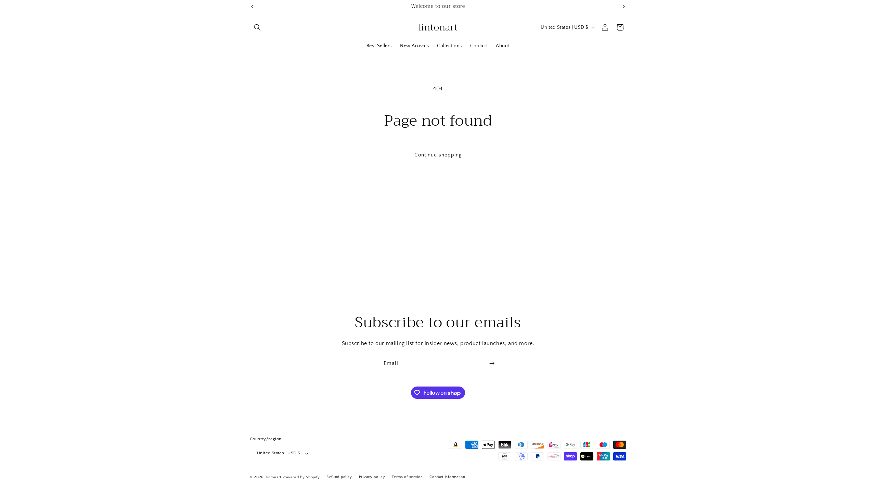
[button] (257, 27)
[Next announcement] (623, 6)
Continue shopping (438, 155)
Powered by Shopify (301, 477)
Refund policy (339, 477)
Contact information (447, 477)
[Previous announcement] (252, 6)
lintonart (273, 477)
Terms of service (407, 477)
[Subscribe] (491, 363)
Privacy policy (372, 477)
